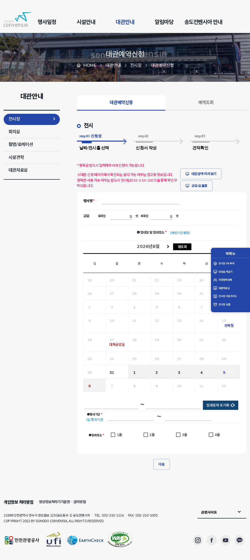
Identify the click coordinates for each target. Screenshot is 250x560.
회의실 (14, 132)
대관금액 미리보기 (204, 174)
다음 (161, 464)
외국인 (144, 216)
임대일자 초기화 (217, 405)
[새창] (120, 540)
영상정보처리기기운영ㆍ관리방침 (62, 501)
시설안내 (86, 22)
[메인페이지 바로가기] (17, 19)
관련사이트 (209, 512)
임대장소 (98, 435)
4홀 (217, 434)
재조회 (182, 246)
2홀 (152, 434)
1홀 (119, 434)
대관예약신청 (125, 54)
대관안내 (125, 22)
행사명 (88, 200)
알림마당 (164, 22)
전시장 (14, 119)
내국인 (102, 216)
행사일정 (47, 22)
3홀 (184, 434)
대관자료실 (18, 170)
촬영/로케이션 (21, 144)
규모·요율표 (199, 186)
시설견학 (16, 157)
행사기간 (96, 414)
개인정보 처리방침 (18, 502)
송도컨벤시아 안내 (203, 22)
